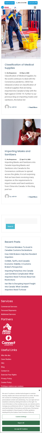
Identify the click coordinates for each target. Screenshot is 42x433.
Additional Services (8, 314)
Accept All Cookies (20, 429)
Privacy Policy (6, 379)
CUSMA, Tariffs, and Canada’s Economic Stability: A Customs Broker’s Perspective (18, 264)
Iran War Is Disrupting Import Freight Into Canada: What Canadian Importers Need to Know (20, 287)
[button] (35, 7)
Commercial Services (9, 307)
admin (14, 107)
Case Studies (6, 359)
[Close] (39, 390)
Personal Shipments (8, 310)
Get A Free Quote (9, 2)
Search (10, 226)
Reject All (21, 423)
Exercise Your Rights (9, 375)
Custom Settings (21, 416)
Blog (3, 367)
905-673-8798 (21, 3)
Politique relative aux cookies (12, 386)
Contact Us (5, 371)
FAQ (2, 363)
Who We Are (5, 355)
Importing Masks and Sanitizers (17, 153)
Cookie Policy (6, 382)
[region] (21, 410)
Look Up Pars (32, 2)
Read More (33, 107)
